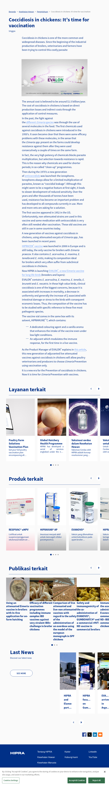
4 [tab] (58, 465)
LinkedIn (93, 751)
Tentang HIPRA (44, 751)
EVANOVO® (78, 529)
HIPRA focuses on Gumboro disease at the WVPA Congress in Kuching (87, 702)
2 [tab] (53, 465)
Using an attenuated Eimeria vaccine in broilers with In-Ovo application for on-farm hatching (17, 611)
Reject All (97, 780)
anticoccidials (32, 175)
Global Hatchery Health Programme (51, 441)
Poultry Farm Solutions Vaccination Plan (18, 443)
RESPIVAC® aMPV (18, 529)
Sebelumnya (91, 388)
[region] (54, 777)
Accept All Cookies (77, 780)
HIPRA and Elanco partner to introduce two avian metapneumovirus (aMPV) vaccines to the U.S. (68, 702)
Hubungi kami (71, 757)
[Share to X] (89, 734)
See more (21, 673)
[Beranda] (17, 757)
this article (80, 349)
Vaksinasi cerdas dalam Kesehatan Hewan (82, 443)
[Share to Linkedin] (95, 734)
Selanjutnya (99, 388)
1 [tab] (51, 465)
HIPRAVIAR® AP (48, 529)
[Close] (105, 772)
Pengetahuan (42, 11)
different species (40, 122)
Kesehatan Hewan (26, 11)
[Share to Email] (100, 734)
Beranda (12, 11)
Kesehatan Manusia (46, 762)
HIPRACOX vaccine (32, 246)
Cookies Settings (11, 780)
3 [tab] (55, 465)
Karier (67, 751)
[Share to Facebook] (84, 734)
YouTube (93, 757)
